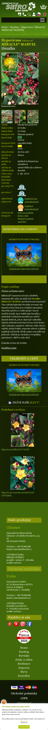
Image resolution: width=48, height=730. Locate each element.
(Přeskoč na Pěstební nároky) (12, 291)
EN (44, 14)
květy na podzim (25, 212)
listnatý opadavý (25, 218)
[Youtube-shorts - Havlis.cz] (10, 625)
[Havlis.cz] (18, 6)
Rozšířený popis (8, 348)
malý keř (22, 221)
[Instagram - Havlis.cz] (23, 625)
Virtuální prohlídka (24, 569)
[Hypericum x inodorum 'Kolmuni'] (22, 473)
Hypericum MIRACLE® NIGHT (15, 449)
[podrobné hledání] (19, 14)
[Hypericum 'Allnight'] (22, 430)
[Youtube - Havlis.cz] (16, 625)
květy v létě (23, 215)
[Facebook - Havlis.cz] (29, 625)
